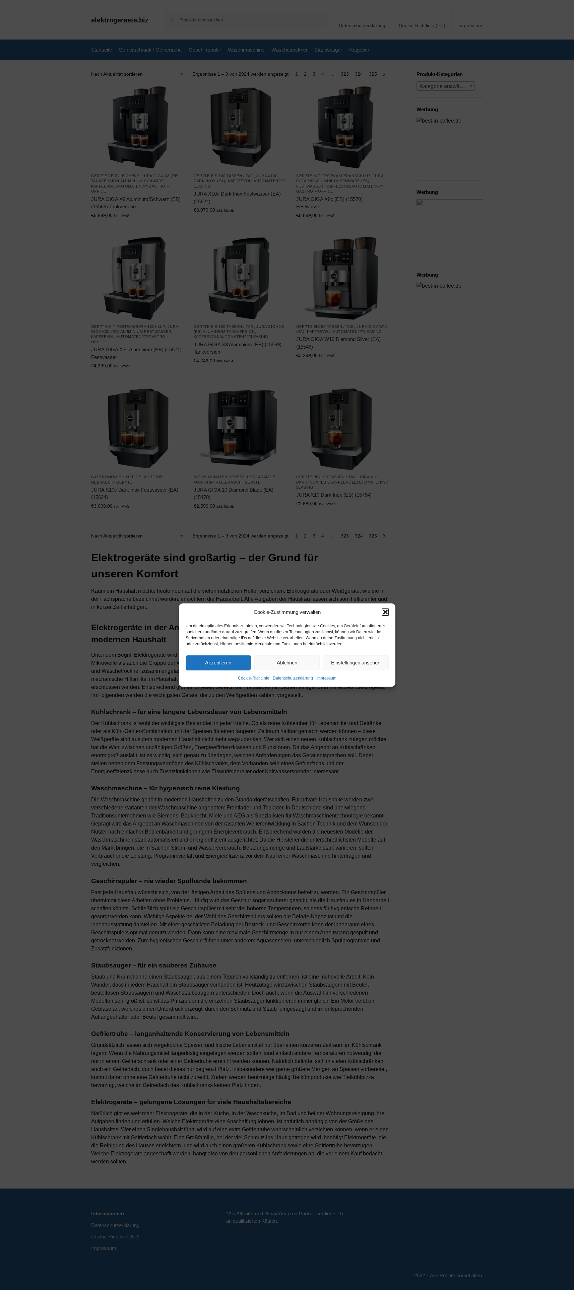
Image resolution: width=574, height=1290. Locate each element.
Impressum (326, 677)
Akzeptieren (218, 662)
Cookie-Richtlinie (253, 677)
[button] (385, 612)
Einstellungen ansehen (355, 662)
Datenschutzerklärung (293, 677)
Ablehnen (287, 662)
